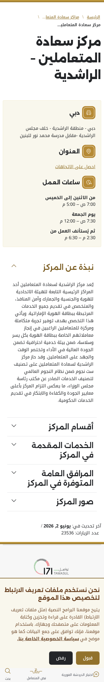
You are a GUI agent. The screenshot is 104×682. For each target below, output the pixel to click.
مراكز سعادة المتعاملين (60, 17)
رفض (61, 658)
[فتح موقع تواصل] (52, 567)
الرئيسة (93, 17)
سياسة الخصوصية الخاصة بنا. (48, 638)
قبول (88, 658)
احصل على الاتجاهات (75, 166)
